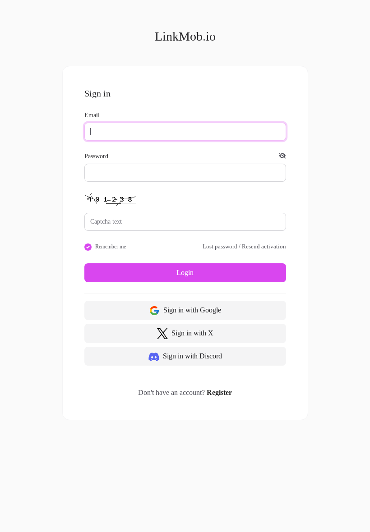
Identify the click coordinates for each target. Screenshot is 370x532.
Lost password (220, 246)
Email (92, 115)
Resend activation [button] (264, 246)
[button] (282, 156)
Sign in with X (191, 333)
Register (219, 392)
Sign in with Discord (191, 356)
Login (185, 272)
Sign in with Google (191, 310)
